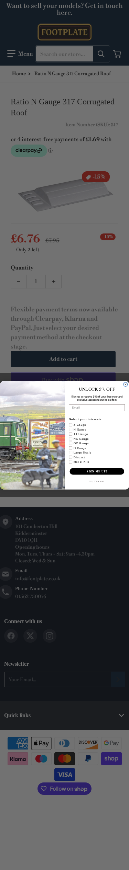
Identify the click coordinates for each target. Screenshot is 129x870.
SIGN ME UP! (97, 471)
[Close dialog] (125, 384)
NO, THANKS (97, 481)
